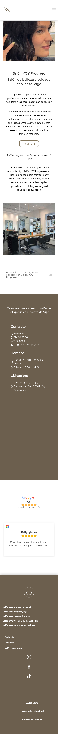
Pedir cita (29, 143)
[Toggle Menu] (54, 9)
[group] (29, 537)
